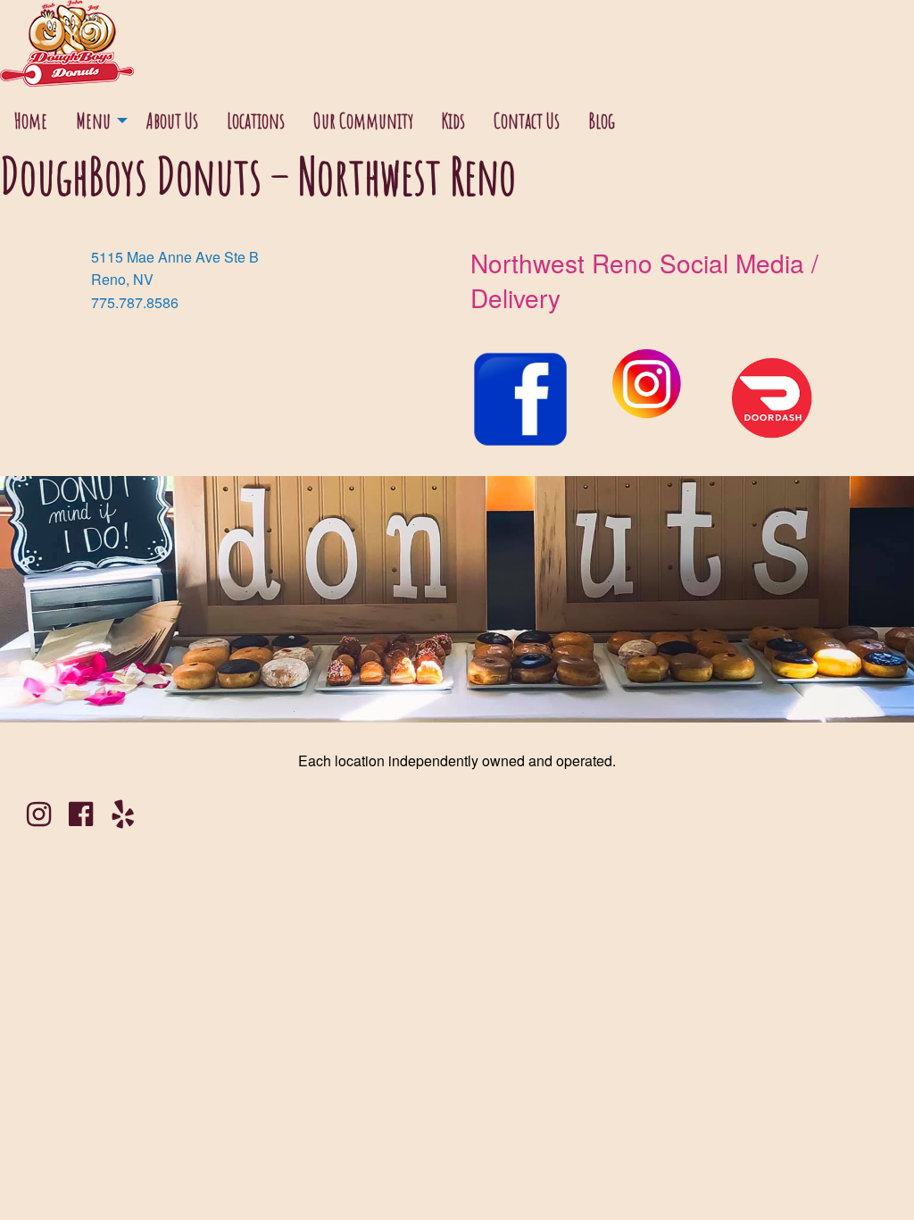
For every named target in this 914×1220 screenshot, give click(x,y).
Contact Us (527, 120)
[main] (457, 463)
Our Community (363, 120)
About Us (172, 120)
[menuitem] (31, 120)
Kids (453, 120)
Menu (93, 120)
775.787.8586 (135, 302)
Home (30, 120)
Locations (256, 120)
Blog (601, 120)
